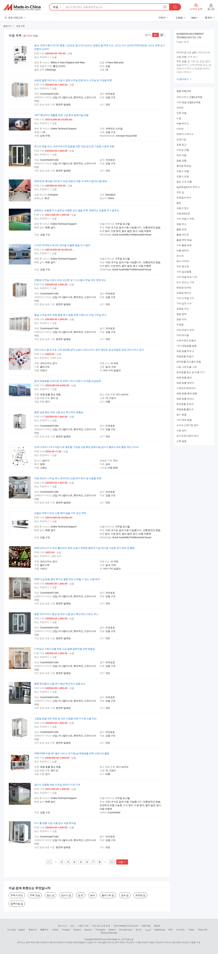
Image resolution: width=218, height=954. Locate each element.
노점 (178, 118)
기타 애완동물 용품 (186, 345)
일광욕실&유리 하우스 (188, 187)
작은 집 (180, 192)
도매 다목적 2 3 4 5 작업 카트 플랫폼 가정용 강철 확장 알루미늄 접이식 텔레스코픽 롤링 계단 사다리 (86, 447)
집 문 (80, 895)
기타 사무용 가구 (185, 298)
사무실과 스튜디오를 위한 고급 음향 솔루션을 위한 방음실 (64, 648)
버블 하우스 (182, 123)
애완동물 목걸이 (185, 356)
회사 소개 (62, 925)
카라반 (180, 128)
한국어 (139, 929)
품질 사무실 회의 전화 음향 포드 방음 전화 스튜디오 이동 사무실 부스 (70, 314)
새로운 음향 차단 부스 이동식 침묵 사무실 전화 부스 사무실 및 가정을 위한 (73, 80)
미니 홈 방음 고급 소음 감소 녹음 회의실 (55, 823)
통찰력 (157, 925)
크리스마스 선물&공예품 (189, 97)
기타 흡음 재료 (184, 245)
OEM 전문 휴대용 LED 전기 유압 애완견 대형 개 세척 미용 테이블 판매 (70, 181)
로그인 (211, 9)
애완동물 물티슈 (185, 409)
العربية (148, 929)
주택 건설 (35, 895)
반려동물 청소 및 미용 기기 (190, 372)
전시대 (180, 255)
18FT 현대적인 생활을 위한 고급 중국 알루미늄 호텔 (61, 115)
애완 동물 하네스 (185, 398)
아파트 (180, 107)
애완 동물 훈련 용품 (186, 393)
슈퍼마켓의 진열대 (186, 340)
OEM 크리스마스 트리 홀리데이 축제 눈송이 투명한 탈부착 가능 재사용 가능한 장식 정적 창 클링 (84, 547)
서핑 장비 (181, 430)
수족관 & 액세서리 (186, 388)
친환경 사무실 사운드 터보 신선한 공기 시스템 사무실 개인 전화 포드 (70, 280)
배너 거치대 (182, 261)
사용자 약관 (83, 925)
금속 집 (125, 895)
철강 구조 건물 (184, 181)
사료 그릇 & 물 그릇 (186, 366)
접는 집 (50, 895)
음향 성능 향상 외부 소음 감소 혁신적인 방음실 (58, 412)
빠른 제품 (146, 925)
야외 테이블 (182, 335)
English (21, 929)
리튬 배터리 (182, 250)
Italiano (112, 929)
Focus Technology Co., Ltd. (112, 939)
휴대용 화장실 (183, 165)
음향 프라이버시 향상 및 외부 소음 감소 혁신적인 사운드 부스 (66, 614)
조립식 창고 (182, 208)
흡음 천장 (181, 229)
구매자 (161, 17)
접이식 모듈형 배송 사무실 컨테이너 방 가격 (57, 784)
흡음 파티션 (182, 234)
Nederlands (159, 929)
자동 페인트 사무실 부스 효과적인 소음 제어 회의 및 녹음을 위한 (67, 478)
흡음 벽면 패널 (184, 239)
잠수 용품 (181, 414)
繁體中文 (44, 929)
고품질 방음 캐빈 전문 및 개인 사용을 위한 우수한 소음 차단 (65, 718)
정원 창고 (181, 144)
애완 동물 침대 (184, 377)
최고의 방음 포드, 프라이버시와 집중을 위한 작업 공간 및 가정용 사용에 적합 (74, 146)
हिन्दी (170, 929)
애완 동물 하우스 (185, 351)
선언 (72, 925)
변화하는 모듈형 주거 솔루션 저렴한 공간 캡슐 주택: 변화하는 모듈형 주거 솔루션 (76, 210)
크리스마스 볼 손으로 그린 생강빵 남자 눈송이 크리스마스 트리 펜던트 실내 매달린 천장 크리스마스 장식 (89, 349)
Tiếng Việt (202, 929)
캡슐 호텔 (181, 160)
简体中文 (33, 929)
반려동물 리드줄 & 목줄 (188, 361)
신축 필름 (181, 441)
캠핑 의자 (181, 319)
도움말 (179, 17)
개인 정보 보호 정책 (101, 925)
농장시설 (181, 139)
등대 (92, 895)
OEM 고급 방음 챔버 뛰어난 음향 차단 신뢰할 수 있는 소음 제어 (67, 579)
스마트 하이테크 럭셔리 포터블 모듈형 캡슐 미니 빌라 (62, 245)
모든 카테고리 (15, 17)
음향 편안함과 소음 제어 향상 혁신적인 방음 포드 (59, 683)
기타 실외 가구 (184, 303)
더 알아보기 (184, 79)
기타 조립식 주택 (185, 218)
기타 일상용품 (183, 271)
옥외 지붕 (181, 155)
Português (100, 929)
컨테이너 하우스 (185, 134)
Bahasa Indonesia (109, 932)
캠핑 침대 (181, 314)
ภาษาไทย (180, 929)
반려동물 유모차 (185, 404)
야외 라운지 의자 (185, 329)
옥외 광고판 (182, 266)
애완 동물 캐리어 (185, 382)
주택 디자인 (17, 895)
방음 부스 (181, 224)
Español (77, 929)
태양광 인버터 (183, 287)
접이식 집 (66, 895)
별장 (178, 202)
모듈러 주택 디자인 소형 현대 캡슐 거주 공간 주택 (60, 513)
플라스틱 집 (108, 895)
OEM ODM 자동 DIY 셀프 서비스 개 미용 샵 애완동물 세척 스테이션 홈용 (71, 753)
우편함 (180, 324)
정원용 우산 (182, 308)
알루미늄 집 (17, 903)
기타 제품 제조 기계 (186, 276)
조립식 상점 (182, 176)
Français (66, 929)
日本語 (55, 929)
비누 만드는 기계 (185, 282)
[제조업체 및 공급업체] (22, 7)
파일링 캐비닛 (183, 292)
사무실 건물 (182, 149)
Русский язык (125, 929)
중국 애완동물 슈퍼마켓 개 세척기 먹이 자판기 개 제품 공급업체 (67, 380)
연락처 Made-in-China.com (126, 925)
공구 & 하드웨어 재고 (187, 435)
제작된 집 (140, 895)
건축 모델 (181, 112)
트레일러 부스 (183, 197)
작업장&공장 (183, 213)
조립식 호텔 (182, 171)
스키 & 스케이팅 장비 (187, 425)
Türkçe (191, 929)
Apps (194, 17)
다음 (122, 862)
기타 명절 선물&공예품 (188, 102)
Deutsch (88, 929)
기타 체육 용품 (184, 419)
